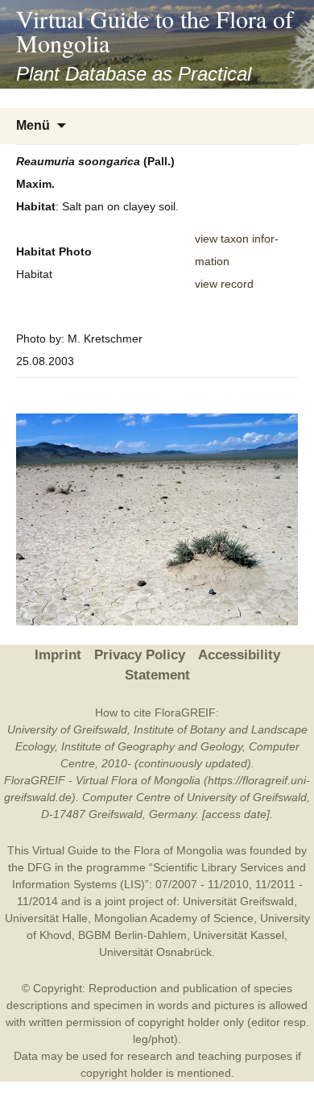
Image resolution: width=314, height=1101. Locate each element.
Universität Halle (46, 918)
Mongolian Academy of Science (174, 918)
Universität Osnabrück (155, 951)
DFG (39, 867)
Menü (33, 125)
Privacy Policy (139, 655)
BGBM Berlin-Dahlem (132, 935)
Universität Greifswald (238, 901)
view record (224, 283)
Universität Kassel (238, 935)
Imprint (58, 655)
